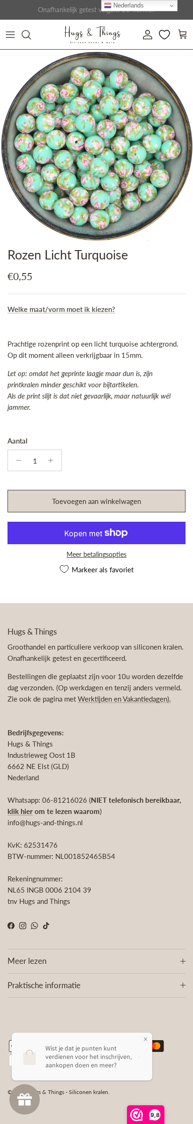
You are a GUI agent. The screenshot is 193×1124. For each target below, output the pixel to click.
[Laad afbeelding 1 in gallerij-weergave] (96, 146)
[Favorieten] (165, 34)
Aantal (17, 440)
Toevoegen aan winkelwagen (96, 501)
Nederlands (127, 5)
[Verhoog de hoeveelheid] (53, 460)
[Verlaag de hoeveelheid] (16, 460)
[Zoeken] (31, 34)
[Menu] (10, 34)
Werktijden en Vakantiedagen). (124, 699)
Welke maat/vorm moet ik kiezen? (61, 309)
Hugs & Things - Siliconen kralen (68, 1091)
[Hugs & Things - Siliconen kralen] (92, 34)
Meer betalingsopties (96, 554)
